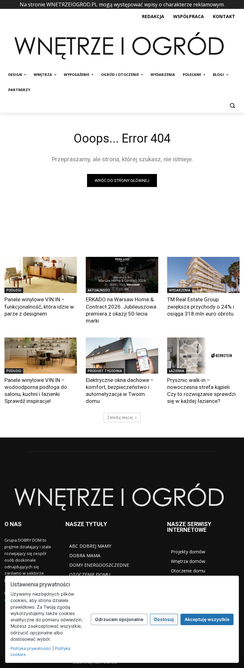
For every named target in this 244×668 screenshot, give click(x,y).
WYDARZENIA (179, 290)
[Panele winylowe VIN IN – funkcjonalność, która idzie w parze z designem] (40, 275)
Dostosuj (164, 619)
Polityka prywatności (30, 648)
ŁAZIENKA (176, 371)
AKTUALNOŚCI (99, 290)
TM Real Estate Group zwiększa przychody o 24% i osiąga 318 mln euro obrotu (200, 306)
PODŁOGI (13, 290)
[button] (232, 105)
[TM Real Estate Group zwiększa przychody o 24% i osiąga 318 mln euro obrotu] (203, 275)
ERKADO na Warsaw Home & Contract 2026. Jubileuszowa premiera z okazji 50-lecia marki (121, 310)
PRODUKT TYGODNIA (105, 371)
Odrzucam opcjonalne (119, 619)
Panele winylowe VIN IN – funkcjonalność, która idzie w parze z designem (39, 306)
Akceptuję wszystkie (207, 619)
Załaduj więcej (120, 417)
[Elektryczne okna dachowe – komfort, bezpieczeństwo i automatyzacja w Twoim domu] (122, 355)
